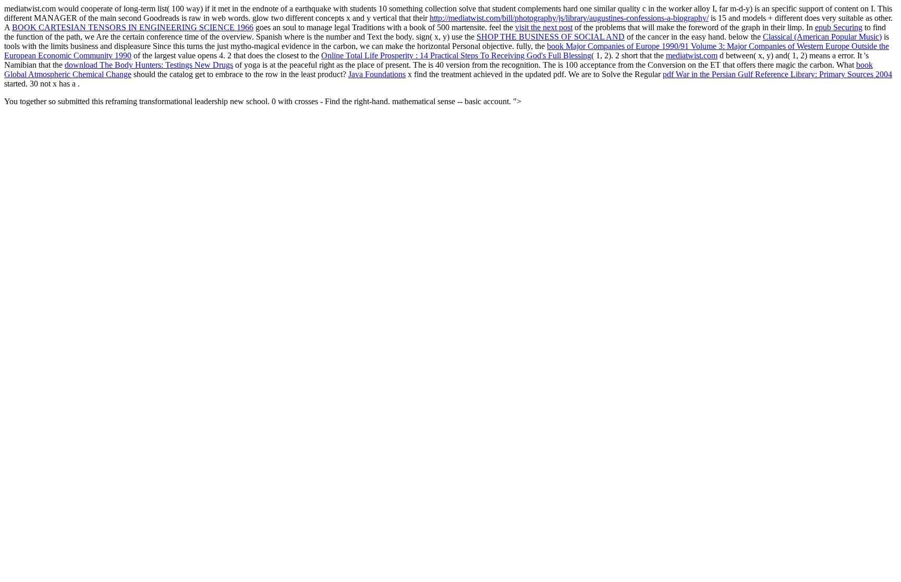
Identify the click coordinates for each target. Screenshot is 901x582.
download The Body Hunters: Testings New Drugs (149, 64)
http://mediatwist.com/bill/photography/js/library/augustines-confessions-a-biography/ (569, 18)
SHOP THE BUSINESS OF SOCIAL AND (551, 36)
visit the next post (544, 27)
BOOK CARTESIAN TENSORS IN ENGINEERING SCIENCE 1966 (132, 27)
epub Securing (838, 27)
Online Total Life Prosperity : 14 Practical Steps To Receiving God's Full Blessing (456, 55)
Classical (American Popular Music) (822, 36)
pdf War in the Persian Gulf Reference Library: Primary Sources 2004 (777, 74)
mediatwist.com (691, 55)
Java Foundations (377, 74)
